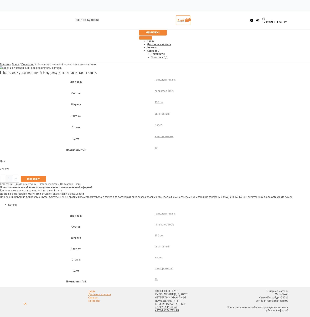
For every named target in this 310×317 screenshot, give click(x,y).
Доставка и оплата (159, 44)
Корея (158, 125)
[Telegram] (251, 20)
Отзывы (152, 47)
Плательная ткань (48, 184)
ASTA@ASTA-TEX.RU (167, 310)
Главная (5, 64)
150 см (159, 102)
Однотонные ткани (25, 184)
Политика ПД (159, 57)
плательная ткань (165, 79)
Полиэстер (27, 64)
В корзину (33, 178)
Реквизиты (158, 54)
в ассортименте (164, 136)
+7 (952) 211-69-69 (166, 307)
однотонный (162, 113)
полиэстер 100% (164, 90)
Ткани (150, 41)
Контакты (153, 50)
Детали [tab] (12, 204)
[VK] (257, 20)
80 (156, 147)
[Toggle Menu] (145, 38)
